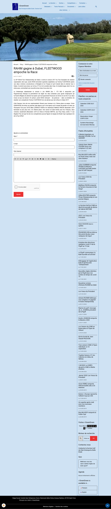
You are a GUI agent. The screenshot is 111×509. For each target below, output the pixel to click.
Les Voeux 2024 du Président (85, 178)
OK (94, 438)
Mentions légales (48, 506)
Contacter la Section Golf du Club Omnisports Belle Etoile (87, 450)
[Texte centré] (32, 159)
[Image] (40, 159)
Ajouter (18, 194)
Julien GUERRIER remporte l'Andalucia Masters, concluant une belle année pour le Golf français (87, 167)
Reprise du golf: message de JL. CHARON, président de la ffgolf (87, 310)
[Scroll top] (107, 505)
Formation (82, 3)
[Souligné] (20, 159)
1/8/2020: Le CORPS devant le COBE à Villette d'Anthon (86, 367)
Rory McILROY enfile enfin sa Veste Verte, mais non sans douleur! (87, 156)
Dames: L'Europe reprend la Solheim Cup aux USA (87, 395)
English (84, 492)
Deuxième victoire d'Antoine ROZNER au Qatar (87, 284)
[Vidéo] (43, 159)
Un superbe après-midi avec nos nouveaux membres (86, 404)
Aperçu (54, 159)
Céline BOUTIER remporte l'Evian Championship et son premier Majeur (87, 197)
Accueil (44, 3)
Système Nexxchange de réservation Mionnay (87, 124)
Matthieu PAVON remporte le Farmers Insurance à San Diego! (87, 187)
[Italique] (17, 159)
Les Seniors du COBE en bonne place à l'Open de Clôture (86, 328)
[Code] (45, 159)
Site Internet (17, 151)
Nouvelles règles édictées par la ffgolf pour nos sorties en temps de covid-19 (87, 273)
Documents (71, 6)
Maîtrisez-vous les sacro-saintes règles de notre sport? (87, 464)
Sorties (61, 3)
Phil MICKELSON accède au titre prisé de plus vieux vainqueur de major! (87, 234)
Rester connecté (86, 79)
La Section (52, 3)
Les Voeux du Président (86, 291)
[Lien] (35, 159)
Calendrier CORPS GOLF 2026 (87, 111)
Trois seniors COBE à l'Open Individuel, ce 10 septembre (87, 347)
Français (84, 488)
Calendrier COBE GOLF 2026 (87, 105)
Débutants (47, 6)
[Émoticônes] (48, 159)
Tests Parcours (59, 6)
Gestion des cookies (61, 506)
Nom (15, 136)
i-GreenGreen (35, 500)
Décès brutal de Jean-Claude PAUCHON (85, 337)
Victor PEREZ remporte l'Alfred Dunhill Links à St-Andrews (86, 385)
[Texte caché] (37, 159)
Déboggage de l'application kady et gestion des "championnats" (87, 262)
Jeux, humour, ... (64, 10)
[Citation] (29, 159)
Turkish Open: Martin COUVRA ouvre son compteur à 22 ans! (85, 146)
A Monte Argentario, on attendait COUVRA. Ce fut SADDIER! (86, 136)
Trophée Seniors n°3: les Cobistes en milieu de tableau (86, 357)
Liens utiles (81, 6)
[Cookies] (4, 505)
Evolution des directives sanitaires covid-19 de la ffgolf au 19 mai (86, 244)
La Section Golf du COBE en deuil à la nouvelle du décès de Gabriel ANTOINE (87, 207)
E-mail (16, 144)
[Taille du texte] (23, 159)
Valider (88, 90)
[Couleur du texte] (26, 159)
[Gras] (15, 159)
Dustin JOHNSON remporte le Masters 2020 (87, 319)
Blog (21, 64)
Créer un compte (82, 83)
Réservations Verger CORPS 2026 (86, 117)
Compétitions (71, 3)
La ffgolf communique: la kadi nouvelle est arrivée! (86, 253)
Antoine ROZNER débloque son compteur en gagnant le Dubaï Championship (87, 299)
